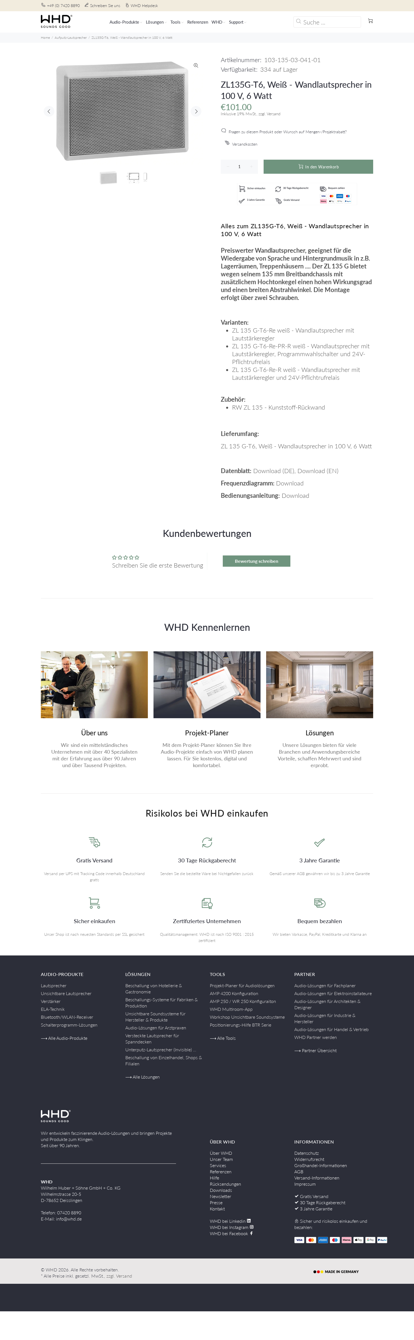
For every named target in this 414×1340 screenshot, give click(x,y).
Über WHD (221, 1153)
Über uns (94, 733)
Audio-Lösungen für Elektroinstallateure (333, 993)
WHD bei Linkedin (228, 1221)
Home (45, 37)
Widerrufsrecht (309, 1159)
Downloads (221, 1190)
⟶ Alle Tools (223, 1038)
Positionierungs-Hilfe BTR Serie (240, 1024)
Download (267, 470)
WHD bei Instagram (230, 1227)
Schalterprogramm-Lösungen (69, 1024)
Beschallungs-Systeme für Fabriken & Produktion (161, 1002)
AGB (298, 1171)
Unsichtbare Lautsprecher (66, 993)
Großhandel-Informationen (320, 1165)
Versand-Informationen (316, 1177)
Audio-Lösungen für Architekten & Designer (327, 1004)
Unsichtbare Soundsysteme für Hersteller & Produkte (155, 1016)
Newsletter (220, 1196)
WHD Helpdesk (144, 5)
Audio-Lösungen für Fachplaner (325, 985)
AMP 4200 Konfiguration (234, 993)
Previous (49, 111)
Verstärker (51, 1001)
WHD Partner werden (315, 1037)
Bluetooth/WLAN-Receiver (67, 1017)
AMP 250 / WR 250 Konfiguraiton (243, 1001)
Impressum (305, 1184)
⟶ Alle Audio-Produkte (64, 1038)
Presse (216, 1202)
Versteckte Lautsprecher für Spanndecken (152, 1038)
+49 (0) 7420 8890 (63, 5)
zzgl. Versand (119, 1275)
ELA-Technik (53, 1009)
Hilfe (214, 1177)
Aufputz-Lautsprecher (71, 37)
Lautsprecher (53, 985)
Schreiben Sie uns (105, 5)
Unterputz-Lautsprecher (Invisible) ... (160, 1049)
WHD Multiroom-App (231, 1009)
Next (196, 111)
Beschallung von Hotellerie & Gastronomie (153, 988)
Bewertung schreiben (256, 561)
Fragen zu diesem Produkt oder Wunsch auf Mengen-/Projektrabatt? (288, 131)
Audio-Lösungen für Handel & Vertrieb (331, 1029)
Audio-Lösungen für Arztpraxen (155, 1027)
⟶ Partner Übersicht (315, 1050)
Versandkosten (244, 144)
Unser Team (221, 1159)
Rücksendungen (225, 1184)
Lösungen (320, 733)
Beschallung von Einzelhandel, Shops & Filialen (163, 1060)
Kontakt (217, 1208)
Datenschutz (306, 1153)
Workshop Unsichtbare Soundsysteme (247, 1017)
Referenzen (221, 1171)
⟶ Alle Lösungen (142, 1076)
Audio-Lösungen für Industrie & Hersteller (324, 1018)
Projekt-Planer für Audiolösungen (242, 985)
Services (218, 1165)
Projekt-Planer (207, 733)
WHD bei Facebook (229, 1233)
